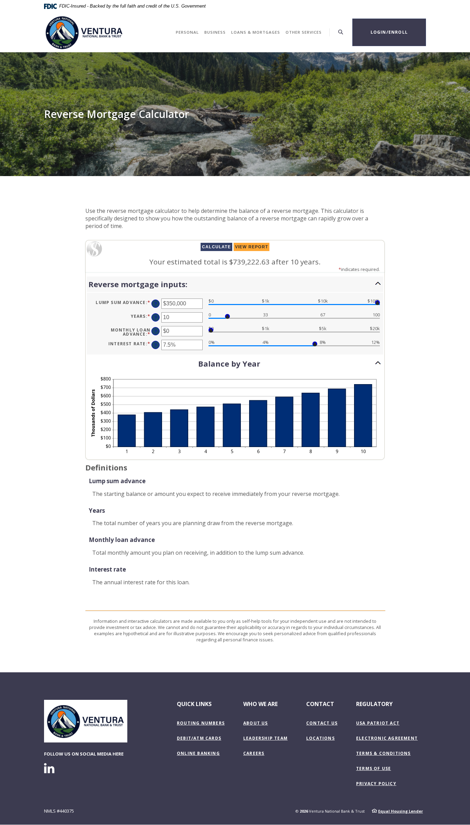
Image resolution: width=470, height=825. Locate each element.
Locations (320, 738)
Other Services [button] (304, 32)
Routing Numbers (201, 723)
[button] (235, 284)
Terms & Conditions (383, 753)
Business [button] (215, 32)
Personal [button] (187, 32)
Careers (253, 753)
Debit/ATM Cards (199, 738)
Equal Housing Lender (400, 811)
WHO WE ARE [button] (260, 704)
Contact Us (322, 723)
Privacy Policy (376, 783)
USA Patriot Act (377, 723)
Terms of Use (373, 768)
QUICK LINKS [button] (194, 704)
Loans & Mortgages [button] (255, 32)
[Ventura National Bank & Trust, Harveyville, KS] (84, 32)
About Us (255, 723)
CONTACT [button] (320, 704)
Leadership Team (265, 738)
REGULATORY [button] (374, 704)
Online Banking (198, 753)
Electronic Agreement (387, 738)
